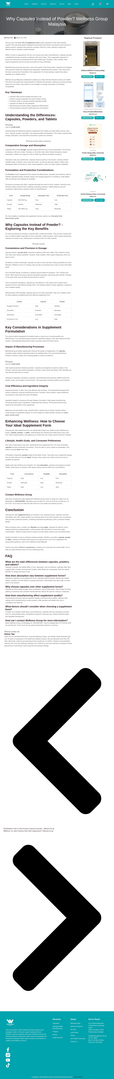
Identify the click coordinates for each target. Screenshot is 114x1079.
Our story (73, 1029)
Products (34, 4)
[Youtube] (8, 1060)
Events (72, 1035)
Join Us (61, 4)
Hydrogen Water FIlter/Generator (58, 1027)
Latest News (74, 1032)
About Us (53, 4)
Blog (69, 4)
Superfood (56, 1023)
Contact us (73, 1041)
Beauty (55, 1034)
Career (76, 4)
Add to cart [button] (87, 76)
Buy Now (99, 76)
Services (43, 4)
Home (26, 4)
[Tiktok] (8, 1065)
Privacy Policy (77, 1077)
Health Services (58, 1037)
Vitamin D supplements (27, 547)
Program (55, 1031)
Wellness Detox (75, 1023)
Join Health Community (77, 1038)
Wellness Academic (76, 1026)
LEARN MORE (15, 127)
